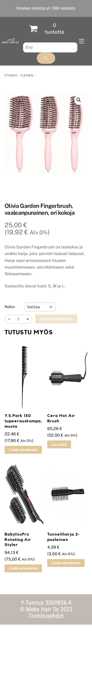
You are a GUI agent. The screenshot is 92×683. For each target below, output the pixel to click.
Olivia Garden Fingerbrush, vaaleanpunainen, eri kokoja (40, 209)
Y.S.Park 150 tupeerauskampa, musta (23, 421)
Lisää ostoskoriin (56, 319)
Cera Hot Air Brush (61, 418)
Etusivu (11, 75)
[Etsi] (46, 58)
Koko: (10, 306)
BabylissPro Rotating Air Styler (18, 539)
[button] (78, 100)
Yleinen (26, 75)
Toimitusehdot (46, 615)
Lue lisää (59, 444)
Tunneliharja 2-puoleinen (63, 537)
